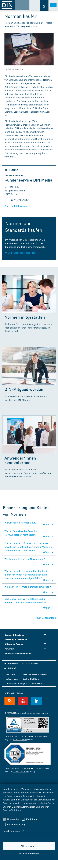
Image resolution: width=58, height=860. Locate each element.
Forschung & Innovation (15, 639)
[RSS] (9, 701)
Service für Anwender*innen (18, 653)
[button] (14, 831)
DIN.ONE (12, 668)
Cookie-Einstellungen (16, 683)
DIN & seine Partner (13, 644)
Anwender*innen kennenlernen (20, 460)
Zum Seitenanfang (46, 617)
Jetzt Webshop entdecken (21, 252)
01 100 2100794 (20, 739)
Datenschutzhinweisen (23, 806)
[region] (29, 811)
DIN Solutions (32, 663)
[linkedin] (36, 701)
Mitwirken (9, 648)
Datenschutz (12, 678)
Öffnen (47, 524)
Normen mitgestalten (24, 317)
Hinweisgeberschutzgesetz (34, 674)
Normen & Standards (14, 635)
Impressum (37, 683)
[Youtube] (23, 701)
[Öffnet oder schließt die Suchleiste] (44, 5)
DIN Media (13, 663)
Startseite (10, 674)
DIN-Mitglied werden (23, 389)
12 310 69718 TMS (21, 771)
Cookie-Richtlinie (12, 810)
